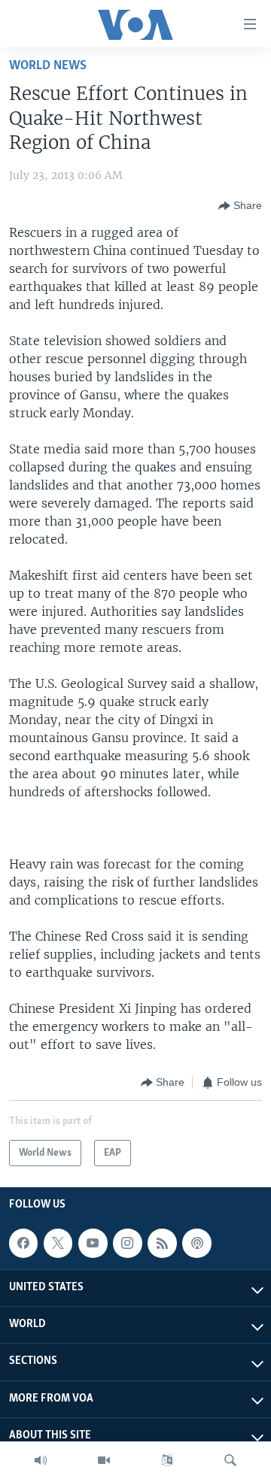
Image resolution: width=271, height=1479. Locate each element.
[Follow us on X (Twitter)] (58, 1243)
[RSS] (162, 1243)
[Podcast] (196, 1243)
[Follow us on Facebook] (23, 1243)
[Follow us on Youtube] (92, 1243)
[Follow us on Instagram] (127, 1243)
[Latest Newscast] (40, 1460)
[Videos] (103, 1460)
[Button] (240, 206)
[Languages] (167, 1460)
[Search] (230, 1460)
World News (48, 65)
